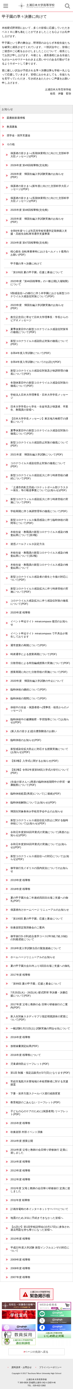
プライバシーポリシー (50, 1367)
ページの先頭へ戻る (36, 1351)
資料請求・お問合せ (21, 1367)
